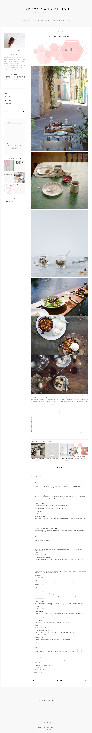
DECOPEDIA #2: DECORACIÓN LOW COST (20, 162)
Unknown (38, 503)
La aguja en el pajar (41, 630)
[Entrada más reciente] (33, 680)
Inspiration (45, 20)
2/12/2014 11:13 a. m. (40, 577)
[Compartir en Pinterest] (62, 467)
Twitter (48, 433)
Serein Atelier (49, 729)
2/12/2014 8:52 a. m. (40, 513)
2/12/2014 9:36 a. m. (40, 533)
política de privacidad (14, 145)
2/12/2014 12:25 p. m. (41, 627)
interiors (7, 100)
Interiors (60, 20)
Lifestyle (36, 20)
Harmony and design (46, 9)
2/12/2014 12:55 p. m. (41, 634)
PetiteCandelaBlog (41, 557)
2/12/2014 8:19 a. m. (40, 490)
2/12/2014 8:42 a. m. (40, 500)
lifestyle (7, 103)
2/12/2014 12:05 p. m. (41, 617)
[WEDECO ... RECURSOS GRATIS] (52, 450)
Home (23, 20)
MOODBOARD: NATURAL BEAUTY (8, 173)
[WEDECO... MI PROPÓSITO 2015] (67, 450)
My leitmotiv (39, 516)
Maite (37, 482)
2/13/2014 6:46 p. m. (40, 662)
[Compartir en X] (58, 467)
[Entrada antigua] (85, 680)
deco (6, 93)
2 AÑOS (17, 184)
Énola (37, 493)
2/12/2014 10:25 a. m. (41, 554)
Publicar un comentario (39, 672)
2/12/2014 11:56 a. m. (40, 608)
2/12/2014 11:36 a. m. (40, 591)
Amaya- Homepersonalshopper (44, 528)
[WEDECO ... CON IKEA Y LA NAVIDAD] (81, 450)
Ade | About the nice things (43, 594)
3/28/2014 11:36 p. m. (41, 669)
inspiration (8, 96)
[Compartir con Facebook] (60, 467)
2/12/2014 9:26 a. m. (40, 525)
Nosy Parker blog (40, 658)
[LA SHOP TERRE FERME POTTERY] (38, 450)
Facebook (42, 433)
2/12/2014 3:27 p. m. (40, 644)
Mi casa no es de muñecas (43, 537)
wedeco (64, 465)
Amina (37, 620)
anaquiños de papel (41, 665)
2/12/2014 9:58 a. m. (40, 544)
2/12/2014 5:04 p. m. (40, 655)
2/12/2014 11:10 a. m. (40, 566)
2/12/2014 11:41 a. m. (40, 598)
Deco (53, 20)
